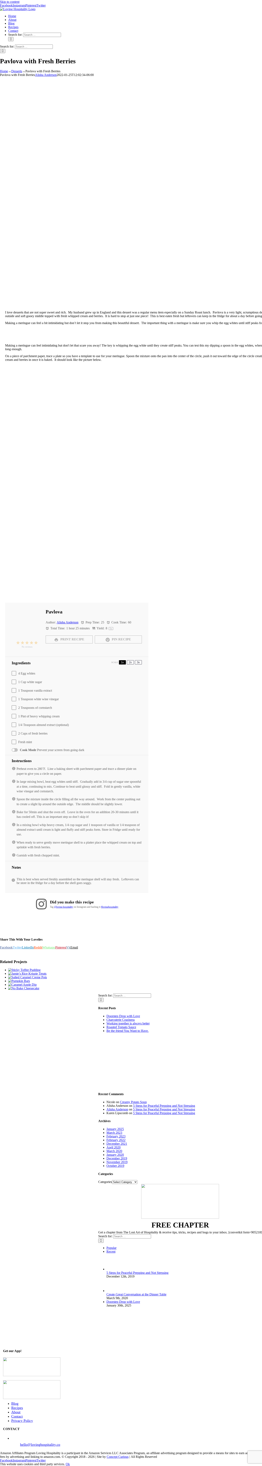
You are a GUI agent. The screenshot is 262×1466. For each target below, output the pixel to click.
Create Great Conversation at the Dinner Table (136, 1294)
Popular (111, 1248)
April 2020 (113, 1147)
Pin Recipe (121, 639)
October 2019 (115, 1165)
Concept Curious (118, 1456)
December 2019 (116, 1158)
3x (138, 662)
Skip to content (9, 1)
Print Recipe (72, 639)
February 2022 (115, 1140)
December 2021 (116, 1143)
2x (130, 662)
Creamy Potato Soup (133, 1102)
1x (122, 662)
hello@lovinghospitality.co (40, 1445)
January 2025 (115, 1129)
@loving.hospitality (63, 906)
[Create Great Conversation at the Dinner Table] (113, 1290)
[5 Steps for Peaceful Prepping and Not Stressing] (113, 1269)
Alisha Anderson (46, 75)
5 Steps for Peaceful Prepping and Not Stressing (164, 1105)
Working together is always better (128, 1023)
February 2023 (115, 1136)
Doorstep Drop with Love (123, 1016)
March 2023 (114, 1132)
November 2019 (117, 1162)
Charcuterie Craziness (120, 1019)
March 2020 (114, 1151)
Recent (110, 1251)
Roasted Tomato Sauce (121, 1027)
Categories (105, 1182)
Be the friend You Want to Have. (127, 1030)
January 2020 (115, 1154)
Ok (68, 1464)
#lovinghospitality (109, 906)
